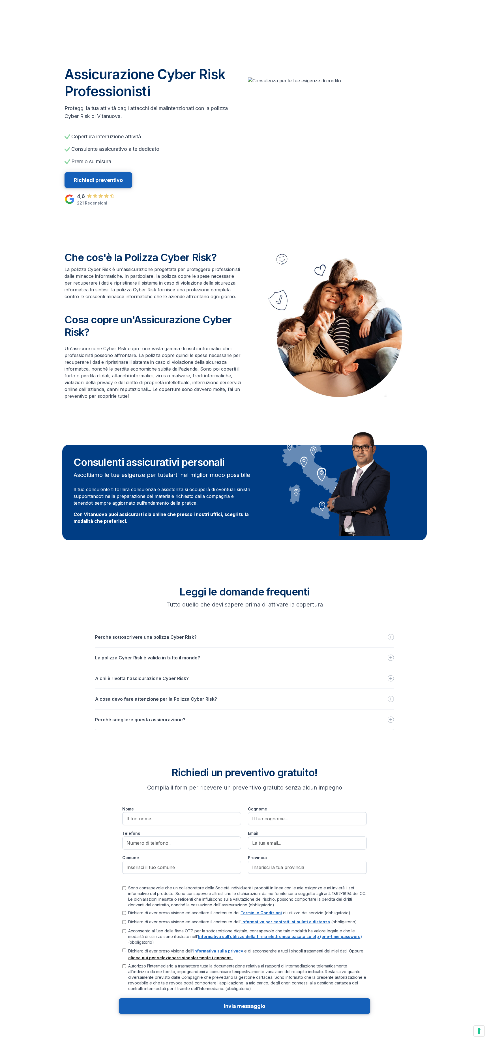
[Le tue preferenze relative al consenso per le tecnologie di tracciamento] (479, 1031)
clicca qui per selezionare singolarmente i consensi (180, 957)
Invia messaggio (244, 1006)
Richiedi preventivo (98, 180)
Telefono (131, 833)
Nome (128, 808)
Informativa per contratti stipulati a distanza (285, 921)
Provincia (257, 857)
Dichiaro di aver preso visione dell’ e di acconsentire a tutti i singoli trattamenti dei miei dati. (238, 950)
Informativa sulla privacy (218, 950)
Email (253, 833)
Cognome (257, 808)
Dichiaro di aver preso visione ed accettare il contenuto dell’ (242, 921)
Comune (130, 857)
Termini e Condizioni (261, 912)
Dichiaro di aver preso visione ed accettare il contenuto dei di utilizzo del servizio (239, 912)
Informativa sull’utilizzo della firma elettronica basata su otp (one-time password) (280, 936)
